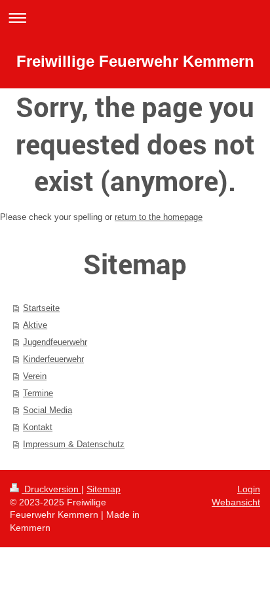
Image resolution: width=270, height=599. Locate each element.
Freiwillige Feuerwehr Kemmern (135, 61)
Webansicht (236, 502)
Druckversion (51, 489)
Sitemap (104, 489)
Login (248, 489)
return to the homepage (158, 217)
